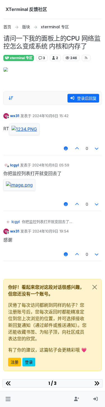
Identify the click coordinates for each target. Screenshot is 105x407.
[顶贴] (77, 148)
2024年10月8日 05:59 (50, 165)
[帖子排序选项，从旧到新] (11, 98)
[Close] (94, 287)
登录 (29, 362)
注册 (14, 362)
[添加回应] (66, 148)
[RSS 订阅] (86, 58)
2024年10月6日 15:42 (50, 115)
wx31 (14, 115)
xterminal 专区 (20, 58)
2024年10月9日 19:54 (50, 231)
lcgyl (14, 165)
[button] (8, 399)
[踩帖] (97, 148)
